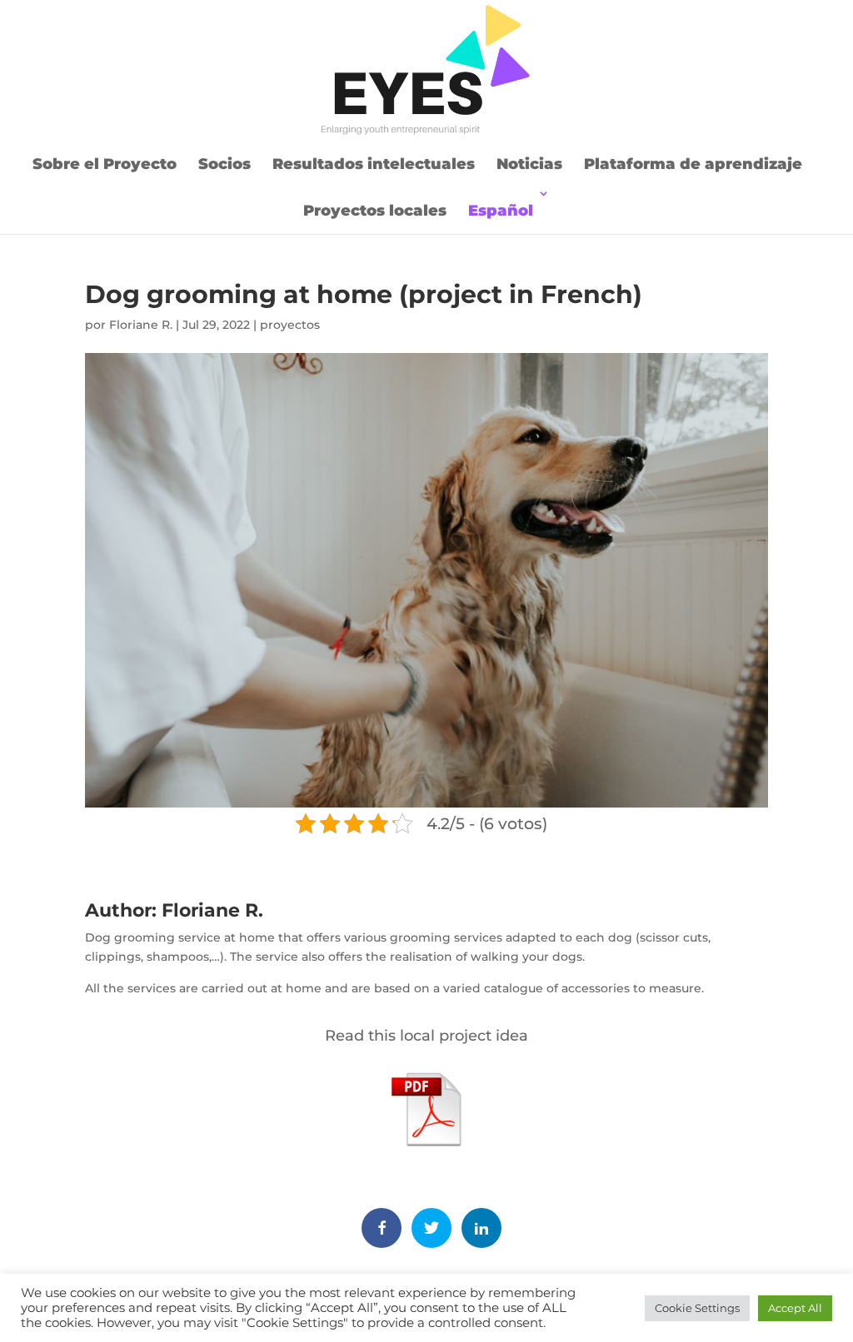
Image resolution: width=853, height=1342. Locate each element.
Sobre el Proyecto (104, 164)
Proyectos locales (374, 210)
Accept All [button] (795, 1308)
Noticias (529, 164)
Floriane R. (140, 324)
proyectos (290, 324)
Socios (224, 164)
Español (500, 210)
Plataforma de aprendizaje (693, 164)
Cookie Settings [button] (697, 1308)
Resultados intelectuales (373, 164)
